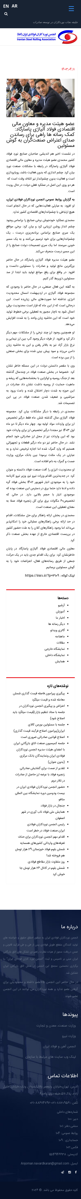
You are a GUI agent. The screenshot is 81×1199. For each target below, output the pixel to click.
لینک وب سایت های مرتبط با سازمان (50, 1057)
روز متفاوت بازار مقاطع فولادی (46, 861)
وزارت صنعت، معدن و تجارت (56, 1026)
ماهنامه (60, 636)
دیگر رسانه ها (56, 624)
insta (69, 1172)
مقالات (60, 642)
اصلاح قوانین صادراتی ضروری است (43, 737)
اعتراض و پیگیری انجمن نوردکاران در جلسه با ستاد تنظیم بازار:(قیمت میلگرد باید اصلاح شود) (38, 712)
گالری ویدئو (57, 630)
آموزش (60, 611)
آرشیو (61, 605)
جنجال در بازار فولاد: (52, 805)
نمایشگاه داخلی (55, 655)
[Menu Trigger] (71, 9)
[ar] (15, 6)
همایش (60, 661)
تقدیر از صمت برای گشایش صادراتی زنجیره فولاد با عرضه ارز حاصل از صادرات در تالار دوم (40, 774)
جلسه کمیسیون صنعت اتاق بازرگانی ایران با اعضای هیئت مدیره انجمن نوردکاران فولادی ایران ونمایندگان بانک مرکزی (39, 749)
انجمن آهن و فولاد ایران (59, 1046)
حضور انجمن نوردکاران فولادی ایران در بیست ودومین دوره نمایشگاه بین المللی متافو (40, 793)
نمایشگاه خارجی (54, 649)
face (76, 1172)
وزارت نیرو (69, 1036)
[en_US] (7, 6)
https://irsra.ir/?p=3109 (42, 575)
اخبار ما (60, 617)
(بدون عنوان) (56, 762)
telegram (62, 1172)
